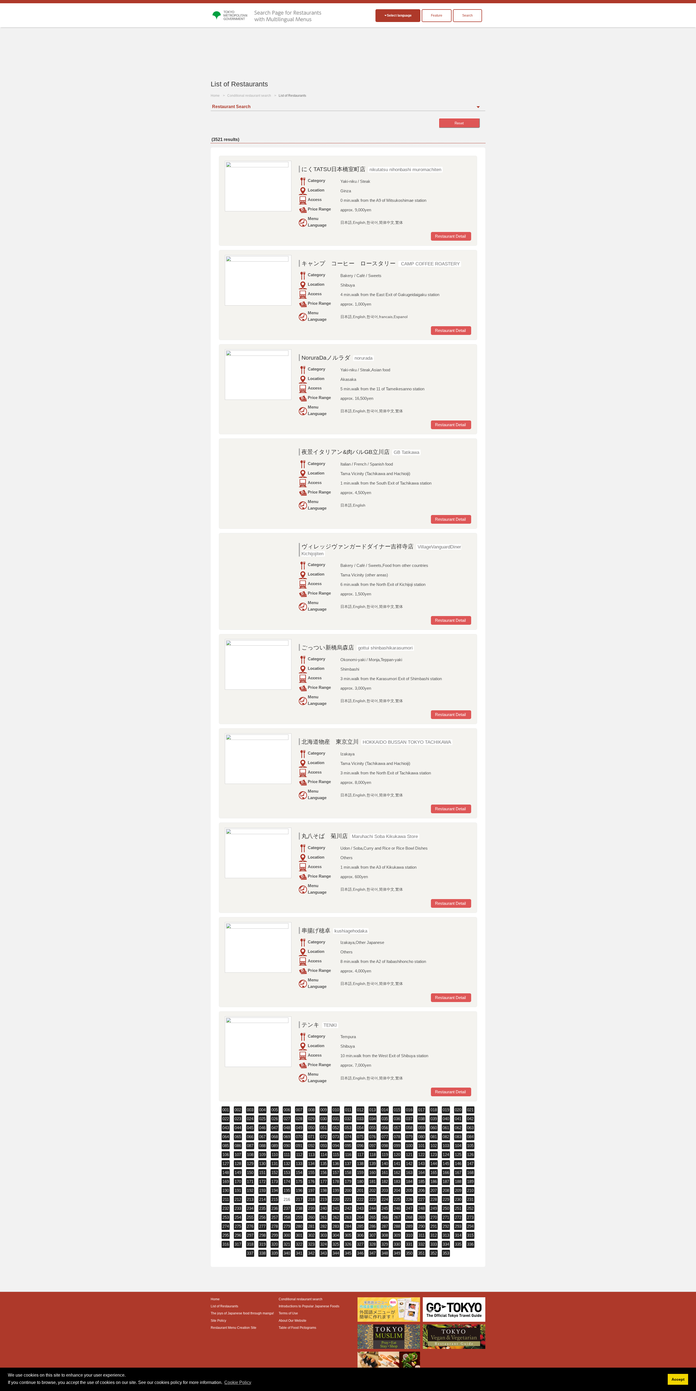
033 (360, 1118)
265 (372, 1217)
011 (348, 1109)
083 (458, 1136)
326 (348, 1244)
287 (384, 1226)
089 (274, 1145)
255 (250, 1217)
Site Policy (218, 1321)
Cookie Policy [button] (237, 1382)
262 (336, 1217)
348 (384, 1253)
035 (384, 1118)
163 (409, 1172)
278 (274, 1226)
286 (372, 1226)
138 (360, 1163)
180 (360, 1181)
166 (446, 1172)
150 (250, 1172)
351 (421, 1253)
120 (397, 1154)
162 (397, 1172)
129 (250, 1163)
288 (397, 1226)
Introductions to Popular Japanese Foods (309, 1306)
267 (397, 1217)
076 (372, 1136)
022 (225, 1118)
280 (299, 1226)
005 (274, 1109)
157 (336, 1172)
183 (397, 1181)
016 (409, 1109)
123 (433, 1154)
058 (409, 1127)
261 (323, 1217)
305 (348, 1235)
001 (225, 1109)
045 (250, 1127)
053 (348, 1127)
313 (446, 1235)
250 (446, 1208)
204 (397, 1190)
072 (323, 1136)
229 (446, 1199)
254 (238, 1217)
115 (336, 1154)
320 (274, 1244)
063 (470, 1127)
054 (360, 1127)
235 (262, 1208)
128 (238, 1163)
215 (274, 1199)
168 (470, 1172)
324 (323, 1244)
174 (287, 1181)
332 (421, 1244)
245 (384, 1208)
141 (397, 1163)
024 (250, 1118)
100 (409, 1145)
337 (250, 1253)
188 (458, 1181)
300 (287, 1235)
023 (238, 1118)
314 (458, 1235)
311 (421, 1235)
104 (458, 1145)
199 (336, 1190)
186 (433, 1181)
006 (287, 1109)
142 (409, 1163)
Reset (459, 123)
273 (470, 1217)
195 (287, 1190)
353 (446, 1253)
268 (409, 1217)
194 (274, 1190)
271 (446, 1217)
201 (360, 1190)
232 (225, 1208)
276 (250, 1226)
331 (409, 1244)
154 (299, 1172)
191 (238, 1190)
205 (409, 1190)
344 (336, 1253)
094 (336, 1145)
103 (446, 1145)
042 (470, 1118)
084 (470, 1136)
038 (421, 1118)
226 (409, 1199)
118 (372, 1154)
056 (384, 1127)
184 (409, 1181)
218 (311, 1199)
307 (372, 1235)
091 (299, 1145)
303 (323, 1235)
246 (397, 1208)
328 (372, 1244)
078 (397, 1136)
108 (250, 1154)
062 (458, 1127)
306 (360, 1235)
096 (360, 1145)
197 (311, 1190)
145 (446, 1163)
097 (372, 1145)
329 (384, 1244)
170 (238, 1181)
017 (421, 1109)
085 (225, 1145)
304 (336, 1235)
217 (299, 1199)
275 (238, 1226)
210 (470, 1190)
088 (262, 1145)
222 (360, 1199)
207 (433, 1190)
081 (433, 1136)
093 (323, 1145)
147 (470, 1163)
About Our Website (292, 1321)
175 (299, 1181)
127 (225, 1163)
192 (250, 1190)
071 (311, 1136)
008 (311, 1109)
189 (470, 1181)
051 (323, 1127)
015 (397, 1109)
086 (238, 1145)
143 (421, 1163)
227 (421, 1199)
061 (446, 1127)
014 (384, 1109)
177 (323, 1181)
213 (250, 1199)
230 (458, 1199)
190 (225, 1190)
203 (384, 1190)
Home (215, 96)
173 (274, 1181)
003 (250, 1109)
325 (336, 1244)
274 (225, 1226)
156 (323, 1172)
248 (421, 1208)
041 (458, 1118)
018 (433, 1109)
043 (225, 1127)
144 (433, 1163)
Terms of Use (288, 1313)
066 (250, 1136)
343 (323, 1253)
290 (421, 1226)
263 (348, 1217)
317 (238, 1244)
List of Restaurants (224, 1306)
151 (262, 1172)
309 (397, 1235)
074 (348, 1136)
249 (433, 1208)
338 (262, 1253)
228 (433, 1199)
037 (409, 1118)
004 (262, 1109)
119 (385, 1154)
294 (470, 1226)
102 (433, 1145)
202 (372, 1190)
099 (397, 1145)
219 (323, 1199)
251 (458, 1208)
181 (372, 1181)
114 (324, 1154)
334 (446, 1244)
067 (262, 1136)
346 (360, 1253)
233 (238, 1208)
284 (348, 1226)
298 (262, 1235)
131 (274, 1163)
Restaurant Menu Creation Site (233, 1328)
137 (348, 1163)
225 (397, 1199)
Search (467, 15)
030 (323, 1118)
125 (458, 1154)
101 (421, 1145)
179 (348, 1181)
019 (446, 1109)
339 (274, 1253)
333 (433, 1244)
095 (348, 1145)
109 (262, 1154)
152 (274, 1172)
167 (458, 1172)
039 (433, 1118)
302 (311, 1235)
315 (470, 1235)
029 (311, 1118)
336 (470, 1244)
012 (360, 1109)
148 (225, 1172)
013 (372, 1109)
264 (360, 1217)
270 (433, 1217)
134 (311, 1163)
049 (299, 1127)
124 (446, 1154)
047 (274, 1127)
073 (336, 1136)
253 (225, 1217)
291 (433, 1226)
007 (299, 1109)
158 (348, 1172)
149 (238, 1172)
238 (299, 1208)
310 (409, 1235)
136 (336, 1163)
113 (311, 1154)
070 (299, 1136)
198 (323, 1190)
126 (470, 1154)
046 (262, 1127)
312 (433, 1235)
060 (433, 1127)
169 (225, 1181)
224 (384, 1199)
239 (311, 1208)
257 (274, 1217)
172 (262, 1181)
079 (409, 1136)
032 (348, 1118)
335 (458, 1244)
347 (372, 1253)
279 (287, 1226)
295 (225, 1235)
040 (446, 1118)
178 (336, 1181)
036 (397, 1118)
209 (458, 1190)
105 (470, 1145)
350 (409, 1253)
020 (458, 1109)
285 (360, 1226)
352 (433, 1253)
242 (348, 1208)
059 (421, 1127)
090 (287, 1145)
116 (348, 1154)
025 (262, 1118)
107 (238, 1154)
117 (360, 1154)
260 (311, 1217)
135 (323, 1163)
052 (336, 1127)
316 (225, 1244)
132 (287, 1163)
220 (336, 1199)
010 (336, 1109)
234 (250, 1208)
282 (323, 1226)
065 (238, 1136)
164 (421, 1172)
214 (262, 1199)
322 (299, 1244)
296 (238, 1235)
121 (409, 1154)
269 (421, 1217)
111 (287, 1154)
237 (287, 1208)
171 (250, 1181)
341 (299, 1253)
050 (311, 1127)
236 (274, 1208)
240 (323, 1208)
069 (287, 1136)
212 (238, 1199)
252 (470, 1208)
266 (384, 1217)
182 (384, 1181)
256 (262, 1217)
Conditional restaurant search (249, 96)
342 (311, 1253)
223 (372, 1199)
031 (336, 1118)
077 (384, 1136)
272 (458, 1217)
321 (287, 1244)
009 (323, 1109)
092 (311, 1145)
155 (311, 1172)
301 (299, 1235)
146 (458, 1163)
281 (311, 1226)
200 (348, 1190)
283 (336, 1226)
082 (446, 1136)
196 (299, 1190)
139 (372, 1163)
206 (421, 1190)
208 (446, 1190)
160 (372, 1172)
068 (274, 1136)
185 (421, 1181)
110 (275, 1154)
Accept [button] (678, 1379)
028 (299, 1118)
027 (287, 1118)
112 (299, 1154)
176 (311, 1181)
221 (348, 1199)
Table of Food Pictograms (297, 1328)
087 (250, 1145)
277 (262, 1226)
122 (421, 1154)
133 (299, 1163)
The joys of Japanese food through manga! (242, 1313)
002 (238, 1109)
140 (384, 1163)
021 (470, 1109)
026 (274, 1118)
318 (250, 1244)
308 (384, 1235)
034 (372, 1118)
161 (384, 1172)
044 (238, 1127)
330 (397, 1244)
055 (372, 1127)
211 (226, 1199)
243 (360, 1208)
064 (225, 1136)
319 (262, 1244)
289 (409, 1226)
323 (311, 1244)
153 (287, 1172)
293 (458, 1226)
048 (287, 1127)
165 (433, 1172)
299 (274, 1235)
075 (360, 1136)
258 (287, 1217)
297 (250, 1235)
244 (372, 1208)
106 (225, 1154)
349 (397, 1253)
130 (262, 1163)
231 (470, 1199)
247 (409, 1208)
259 (299, 1217)
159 (360, 1172)
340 (287, 1253)
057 (397, 1127)
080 (421, 1136)
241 (336, 1208)
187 (446, 1181)
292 (446, 1226)
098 (384, 1145)
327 (360, 1244)
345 (348, 1253)
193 (262, 1190)
